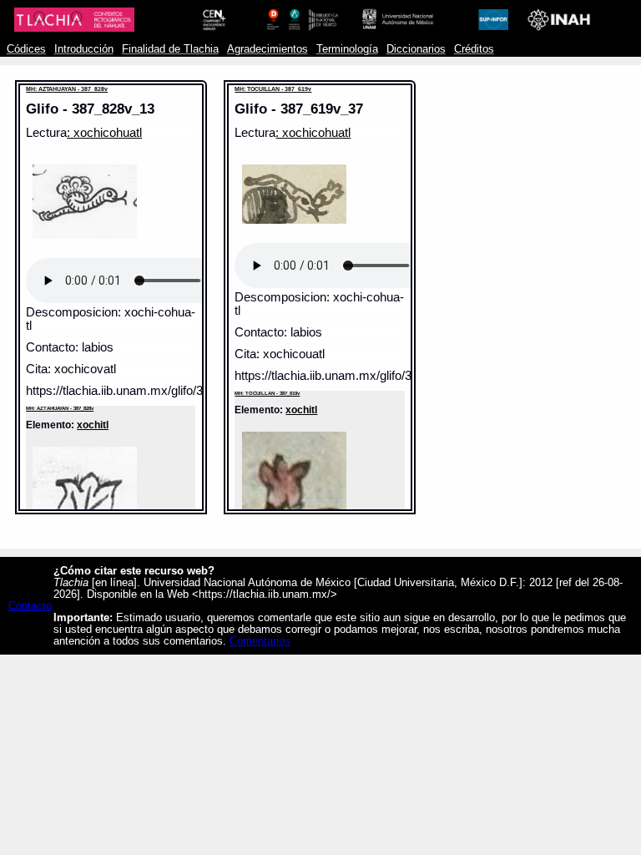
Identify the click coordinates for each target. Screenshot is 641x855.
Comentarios (260, 641)
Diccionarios (416, 49)
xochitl (93, 424)
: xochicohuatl (104, 132)
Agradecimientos (267, 49)
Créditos (474, 49)
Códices (26, 49)
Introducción (84, 49)
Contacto (30, 606)
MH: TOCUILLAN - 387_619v (273, 89)
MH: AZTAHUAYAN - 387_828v (67, 89)
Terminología (347, 49)
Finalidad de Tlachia (170, 49)
